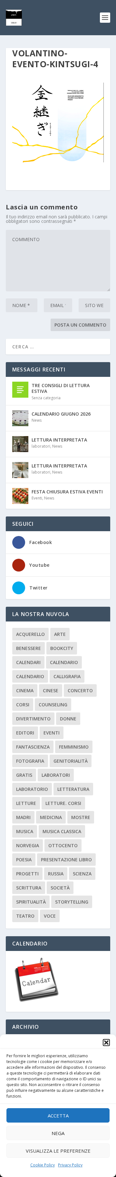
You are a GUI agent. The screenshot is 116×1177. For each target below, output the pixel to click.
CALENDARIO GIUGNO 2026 (61, 414)
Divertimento (33, 719)
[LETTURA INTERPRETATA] (20, 444)
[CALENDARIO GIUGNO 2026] (20, 418)
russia (55, 874)
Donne (68, 719)
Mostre (80, 817)
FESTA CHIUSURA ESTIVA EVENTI (67, 492)
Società (60, 888)
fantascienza (33, 747)
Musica (24, 831)
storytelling (71, 902)
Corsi (22, 705)
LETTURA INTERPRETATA (59, 440)
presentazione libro (66, 859)
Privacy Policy (70, 1165)
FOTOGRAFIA (30, 761)
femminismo (74, 747)
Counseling (53, 705)
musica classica (62, 831)
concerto (80, 690)
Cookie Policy (42, 1165)
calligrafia (67, 676)
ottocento (63, 845)
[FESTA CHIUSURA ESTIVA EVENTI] (20, 496)
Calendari (28, 662)
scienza (82, 874)
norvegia (27, 845)
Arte (60, 634)
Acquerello (30, 634)
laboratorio (32, 789)
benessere (28, 648)
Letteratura (73, 789)
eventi (52, 733)
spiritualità (31, 902)
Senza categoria (46, 398)
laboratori (41, 446)
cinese (50, 690)
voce (50, 916)
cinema (25, 690)
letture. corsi (63, 803)
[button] (106, 1042)
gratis (24, 775)
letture (26, 803)
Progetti (27, 874)
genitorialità (70, 761)
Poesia (24, 859)
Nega (58, 1133)
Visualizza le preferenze (58, 1151)
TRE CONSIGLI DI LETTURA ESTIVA (61, 388)
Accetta (58, 1115)
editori (25, 733)
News (37, 420)
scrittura (28, 888)
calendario (64, 662)
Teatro (25, 916)
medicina (51, 817)
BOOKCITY (61, 648)
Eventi (37, 498)
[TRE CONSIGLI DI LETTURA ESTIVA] (20, 390)
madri (23, 817)
